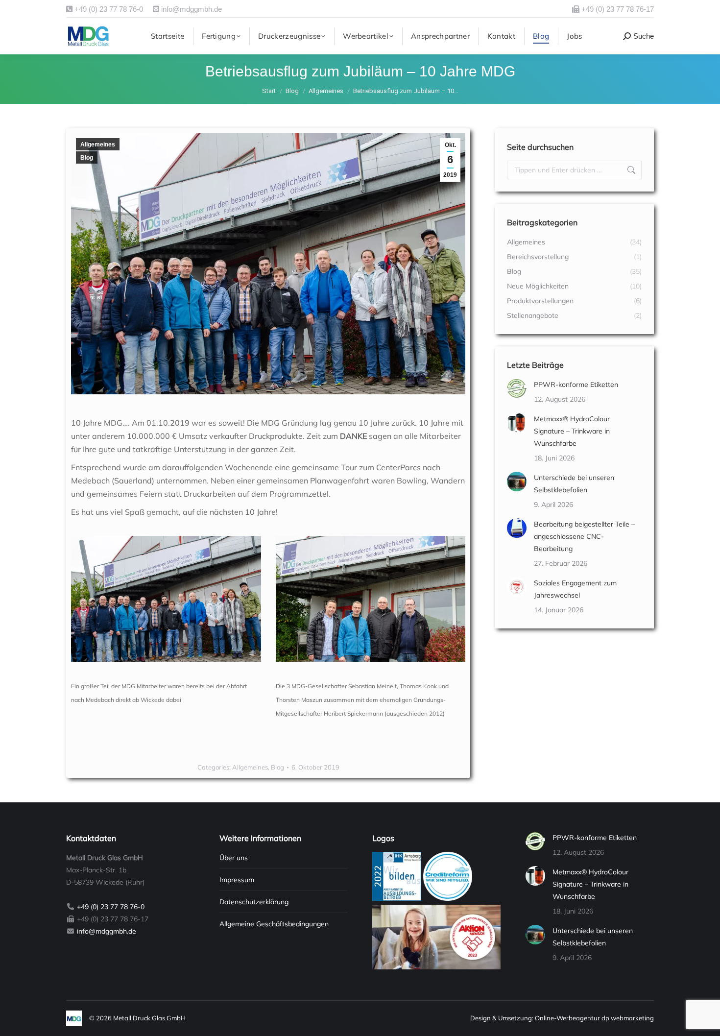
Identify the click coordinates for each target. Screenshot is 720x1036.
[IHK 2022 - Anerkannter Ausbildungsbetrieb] (396, 898)
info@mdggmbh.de (190, 9)
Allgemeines (97, 144)
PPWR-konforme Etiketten (576, 384)
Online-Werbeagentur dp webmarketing (594, 1018)
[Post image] (517, 388)
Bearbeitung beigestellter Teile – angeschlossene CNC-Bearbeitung (584, 536)
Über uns (233, 857)
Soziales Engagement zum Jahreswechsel (575, 589)
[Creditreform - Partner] (447, 898)
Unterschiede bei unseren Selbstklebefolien (574, 483)
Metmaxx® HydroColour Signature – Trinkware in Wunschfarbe (572, 431)
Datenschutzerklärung (253, 901)
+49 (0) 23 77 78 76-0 (107, 9)
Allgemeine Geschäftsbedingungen (274, 923)
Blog (86, 157)
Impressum (236, 879)
